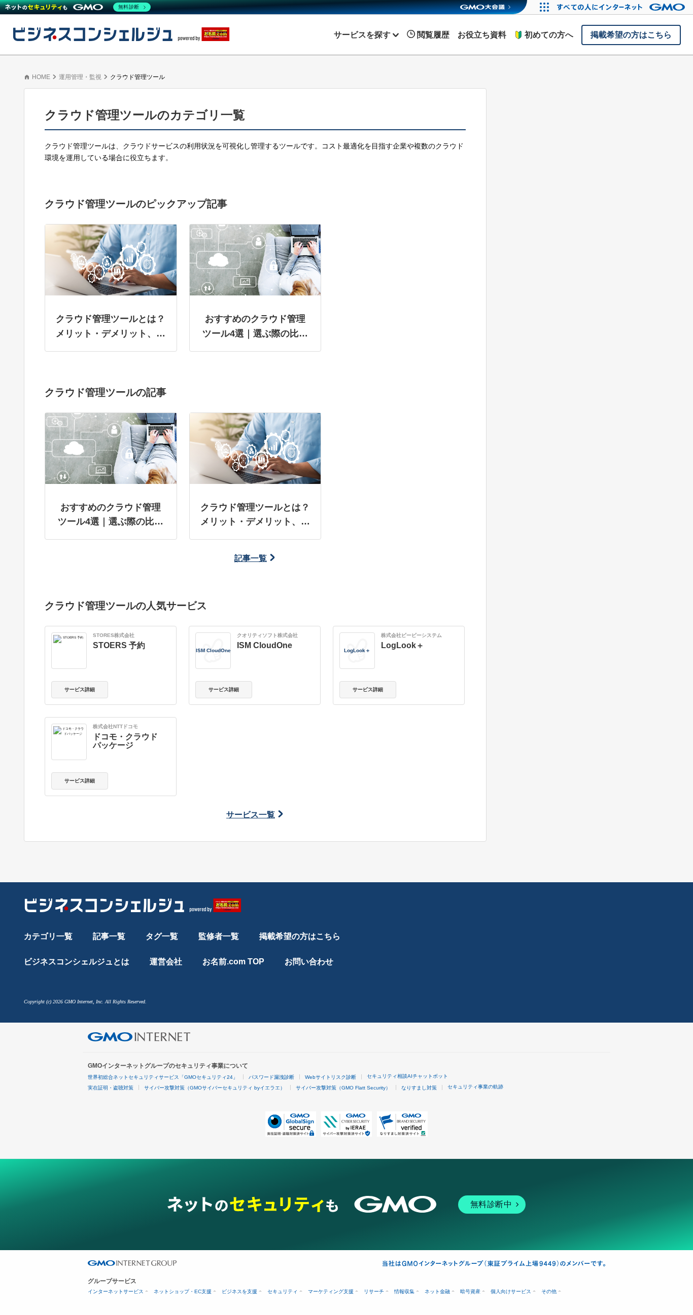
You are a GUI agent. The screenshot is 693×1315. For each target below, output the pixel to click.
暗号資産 (470, 1291)
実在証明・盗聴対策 (110, 1088)
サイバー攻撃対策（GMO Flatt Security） (343, 1088)
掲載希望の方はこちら (299, 936)
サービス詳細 (79, 689)
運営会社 (166, 961)
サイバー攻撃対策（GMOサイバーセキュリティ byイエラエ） (214, 1088)
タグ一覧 (162, 936)
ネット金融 (437, 1291)
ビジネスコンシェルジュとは (76, 961)
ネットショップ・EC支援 (183, 1291)
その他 (549, 1291)
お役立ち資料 (482, 34)
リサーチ (374, 1291)
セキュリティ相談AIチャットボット (407, 1076)
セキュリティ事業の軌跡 (475, 1086)
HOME (41, 77)
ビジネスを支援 (239, 1291)
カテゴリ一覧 (48, 936)
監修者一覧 (218, 936)
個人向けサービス (511, 1291)
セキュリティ (282, 1291)
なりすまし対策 (419, 1088)
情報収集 (404, 1291)
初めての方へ (549, 34)
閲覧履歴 (433, 34)
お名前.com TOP (233, 961)
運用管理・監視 (80, 77)
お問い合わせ (309, 961)
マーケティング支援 (331, 1291)
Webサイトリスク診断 (330, 1077)
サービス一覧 (250, 814)
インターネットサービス (116, 1291)
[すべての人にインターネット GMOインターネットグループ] (622, 7)
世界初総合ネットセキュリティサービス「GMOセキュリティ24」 (163, 1077)
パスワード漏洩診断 (271, 1077)
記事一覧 (250, 558)
